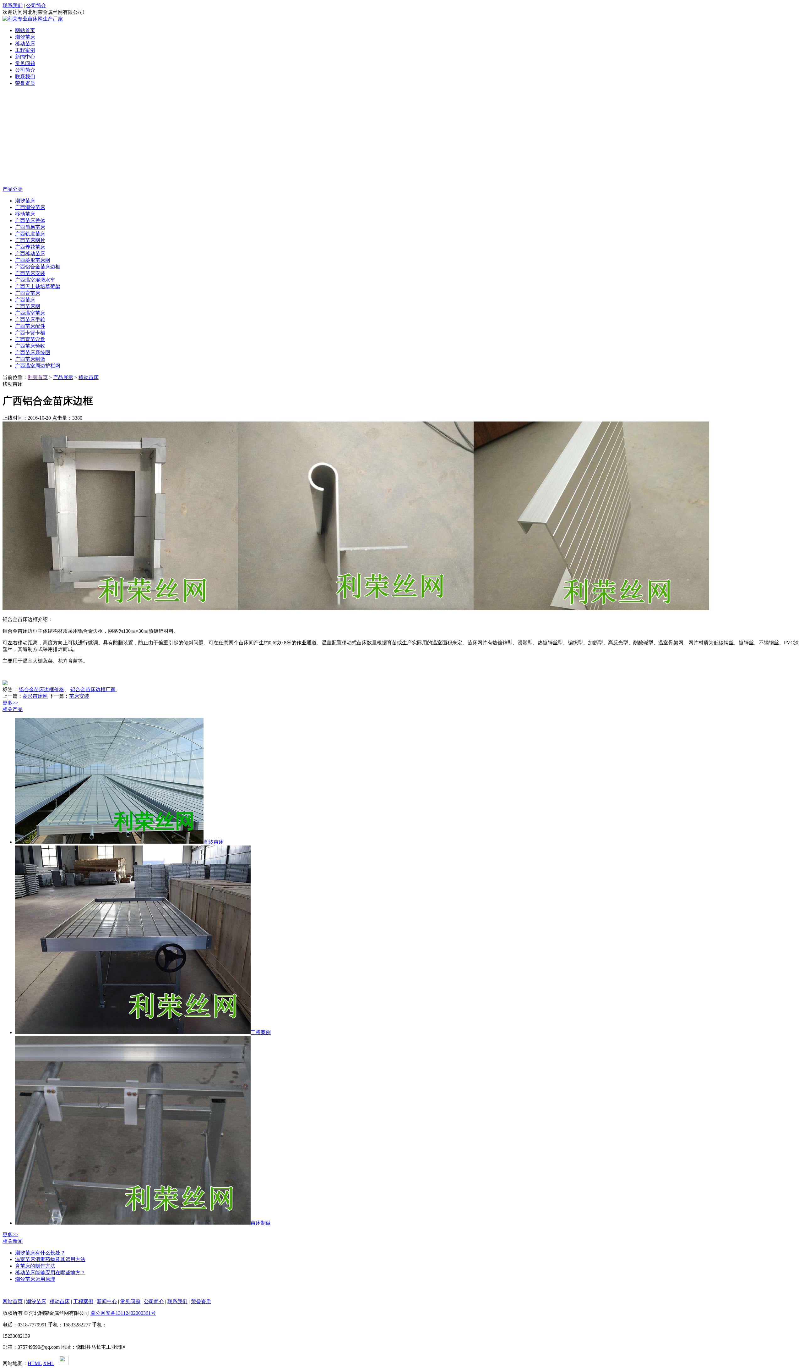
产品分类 (13, 189)
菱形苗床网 (35, 696)
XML (48, 1363)
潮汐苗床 (25, 37)
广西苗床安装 (30, 273)
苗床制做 (261, 1223)
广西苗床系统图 (32, 352)
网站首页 (25, 30)
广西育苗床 (27, 293)
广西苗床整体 (30, 220)
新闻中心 (25, 56)
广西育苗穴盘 (30, 339)
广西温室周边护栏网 (37, 365)
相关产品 (13, 709)
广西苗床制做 (30, 359)
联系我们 (13, 5)
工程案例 (25, 50)
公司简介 (36, 5)
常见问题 (25, 63)
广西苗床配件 (30, 326)
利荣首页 (38, 377)
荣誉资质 (25, 83)
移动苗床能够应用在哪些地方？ (50, 1272)
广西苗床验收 (30, 346)
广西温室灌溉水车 (35, 280)
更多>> (10, 702)
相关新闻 (13, 1241)
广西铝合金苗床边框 (37, 266)
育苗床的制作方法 (35, 1266)
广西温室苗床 (30, 313)
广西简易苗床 (30, 227)
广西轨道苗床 (30, 233)
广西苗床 (25, 299)
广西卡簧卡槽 (30, 332)
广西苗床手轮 (30, 319)
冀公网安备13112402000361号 (123, 1313)
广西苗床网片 (30, 240)
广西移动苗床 (30, 253)
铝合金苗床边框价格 (41, 689)
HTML (35, 1363)
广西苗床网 (27, 306)
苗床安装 (79, 696)
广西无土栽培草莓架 (37, 286)
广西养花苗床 (30, 247)
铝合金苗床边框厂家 (93, 689)
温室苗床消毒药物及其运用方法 (50, 1259)
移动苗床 (25, 43)
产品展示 (63, 377)
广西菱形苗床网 (32, 260)
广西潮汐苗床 (30, 207)
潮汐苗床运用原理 (35, 1279)
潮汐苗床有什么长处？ (40, 1252)
